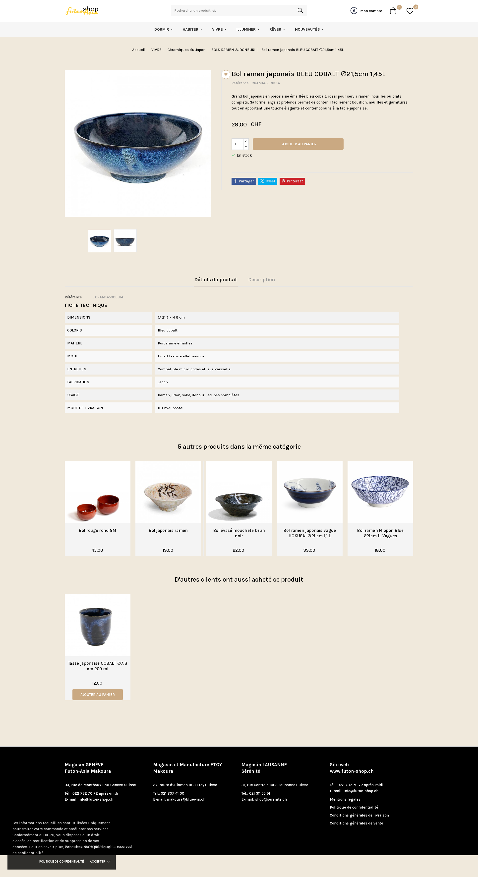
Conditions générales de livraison (359, 815)
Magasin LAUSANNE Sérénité (264, 768)
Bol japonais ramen (168, 530)
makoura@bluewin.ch (186, 799)
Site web (352, 768)
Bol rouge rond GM (97, 530)
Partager (246, 181)
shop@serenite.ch (271, 799)
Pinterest (295, 181)
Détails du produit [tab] (215, 279)
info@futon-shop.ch (95, 799)
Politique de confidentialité (61, 861)
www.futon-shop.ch (352, 771)
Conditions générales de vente (356, 823)
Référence (240, 83)
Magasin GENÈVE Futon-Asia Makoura (88, 768)
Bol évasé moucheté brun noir (239, 533)
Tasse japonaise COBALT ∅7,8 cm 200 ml (97, 666)
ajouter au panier (97, 694)
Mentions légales (345, 799)
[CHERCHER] (300, 10)
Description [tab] (261, 279)
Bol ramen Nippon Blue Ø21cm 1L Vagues (380, 533)
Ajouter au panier (298, 144)
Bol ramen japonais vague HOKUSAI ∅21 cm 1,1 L (309, 533)
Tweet (270, 181)
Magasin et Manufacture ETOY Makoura (187, 768)
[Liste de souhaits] (410, 10)
